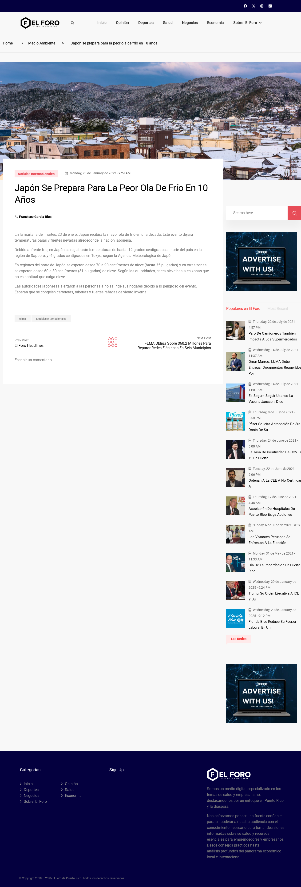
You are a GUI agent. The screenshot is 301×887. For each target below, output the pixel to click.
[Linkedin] (270, 5)
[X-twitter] (253, 5)
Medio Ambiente (41, 43)
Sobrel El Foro (245, 22)
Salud (168, 22)
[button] (247, 22)
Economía (215, 22)
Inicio (102, 22)
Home (8, 43)
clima (22, 318)
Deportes (146, 22)
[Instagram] (261, 5)
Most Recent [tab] (277, 308)
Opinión (122, 22)
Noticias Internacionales (36, 174)
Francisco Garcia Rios (35, 217)
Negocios (190, 22)
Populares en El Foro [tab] (243, 308)
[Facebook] (245, 5)
